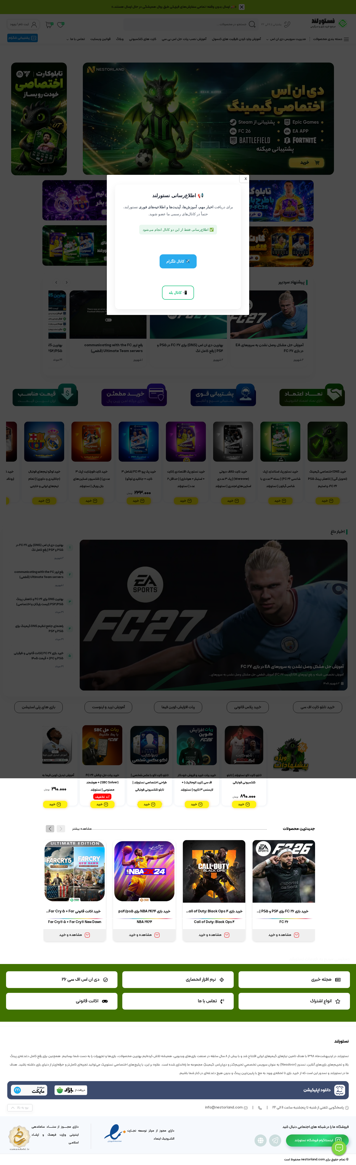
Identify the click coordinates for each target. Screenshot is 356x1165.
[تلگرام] (275, 1140)
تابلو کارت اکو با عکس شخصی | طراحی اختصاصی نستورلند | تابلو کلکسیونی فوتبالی (150, 782)
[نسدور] (261, 1140)
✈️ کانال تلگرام (178, 261)
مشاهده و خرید (279, 935)
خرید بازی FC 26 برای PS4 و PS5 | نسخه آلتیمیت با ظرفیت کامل (284, 912)
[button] (50, 828)
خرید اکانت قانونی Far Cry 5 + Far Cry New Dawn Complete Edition (75, 912)
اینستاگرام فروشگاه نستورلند (313, 1140)
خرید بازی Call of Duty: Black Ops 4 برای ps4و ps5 (214, 912)
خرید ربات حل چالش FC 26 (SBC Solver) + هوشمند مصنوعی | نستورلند (102, 782)
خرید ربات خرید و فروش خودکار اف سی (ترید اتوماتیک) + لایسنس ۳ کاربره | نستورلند (197, 782)
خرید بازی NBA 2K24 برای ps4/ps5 (144, 911)
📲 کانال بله (178, 292)
